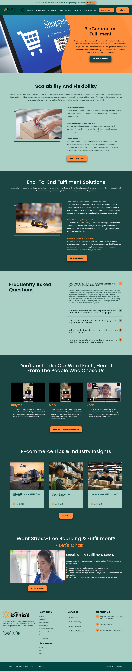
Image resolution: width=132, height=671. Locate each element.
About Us (42, 619)
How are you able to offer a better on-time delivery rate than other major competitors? (94, 341)
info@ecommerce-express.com (111, 630)
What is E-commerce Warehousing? (61, 495)
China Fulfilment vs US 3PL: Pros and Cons (26, 495)
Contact (93, 10)
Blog (41, 651)
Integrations (43, 626)
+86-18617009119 (106, 624)
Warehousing (40, 10)
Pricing (86, 10)
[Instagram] (9, 633)
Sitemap (119, 666)
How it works (44, 622)
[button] (95, 284)
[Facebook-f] (5, 633)
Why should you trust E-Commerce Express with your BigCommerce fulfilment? (92, 284)
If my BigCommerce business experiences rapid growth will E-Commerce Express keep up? (92, 311)
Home (41, 616)
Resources (77, 10)
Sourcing (30, 10)
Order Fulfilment (77, 631)
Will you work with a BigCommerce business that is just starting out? (93, 331)
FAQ (41, 654)
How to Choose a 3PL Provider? (104, 494)
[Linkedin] (18, 633)
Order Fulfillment (65, 10)
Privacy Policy (109, 666)
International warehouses (48, 632)
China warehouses (46, 629)
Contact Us (43, 638)
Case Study (43, 647)
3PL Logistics (52, 10)
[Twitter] (13, 633)
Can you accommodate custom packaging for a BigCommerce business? (93, 321)
